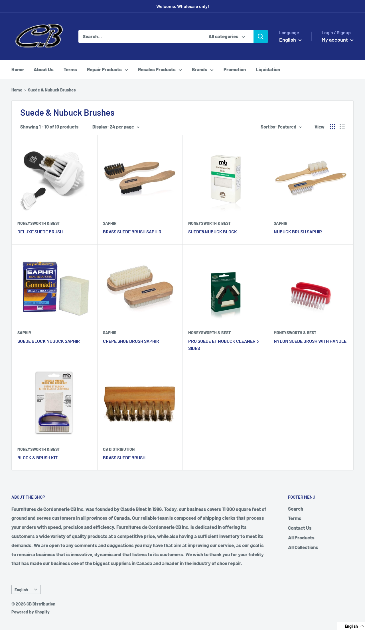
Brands (199, 69)
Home (17, 69)
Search (295, 508)
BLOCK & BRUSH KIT (37, 457)
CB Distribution (119, 449)
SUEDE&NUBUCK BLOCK (212, 231)
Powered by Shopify (30, 611)
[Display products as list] (342, 126)
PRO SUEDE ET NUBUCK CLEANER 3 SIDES (223, 344)
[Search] (261, 36)
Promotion (235, 69)
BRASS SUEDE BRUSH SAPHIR (132, 231)
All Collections (303, 547)
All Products (301, 537)
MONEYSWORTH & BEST (38, 223)
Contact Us (300, 528)
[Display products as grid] (332, 126)
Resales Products (157, 69)
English (21, 589)
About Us (44, 69)
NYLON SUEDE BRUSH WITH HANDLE (310, 341)
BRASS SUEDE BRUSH (124, 457)
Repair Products (104, 69)
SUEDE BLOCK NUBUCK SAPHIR (48, 341)
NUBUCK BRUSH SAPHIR (298, 231)
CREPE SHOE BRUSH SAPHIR (131, 341)
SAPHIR (110, 223)
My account (335, 39)
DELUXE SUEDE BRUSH (40, 231)
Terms (70, 69)
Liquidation (268, 69)
